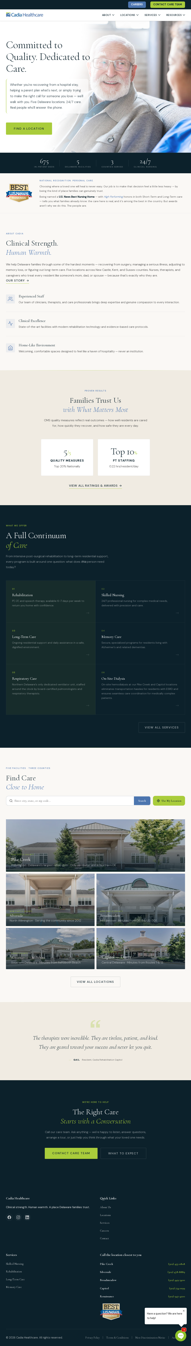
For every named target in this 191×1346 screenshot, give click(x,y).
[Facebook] (9, 1217)
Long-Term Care (15, 1279)
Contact (104, 1238)
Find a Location (29, 129)
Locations (105, 1215)
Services (104, 1222)
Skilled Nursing (15, 1263)
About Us (105, 1207)
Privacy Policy (92, 1337)
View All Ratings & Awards (95, 486)
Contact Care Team (71, 1153)
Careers (104, 1230)
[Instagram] (18, 1217)
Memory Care (14, 1287)
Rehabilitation (14, 1271)
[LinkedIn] (27, 1217)
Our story (15, 280)
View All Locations (95, 982)
